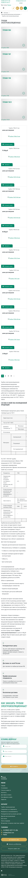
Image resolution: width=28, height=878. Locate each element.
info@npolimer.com (21, 0)
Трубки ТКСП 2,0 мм (14, 168)
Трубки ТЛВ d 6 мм (14, 229)
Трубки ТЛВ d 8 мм (14, 148)
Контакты (3, 792)
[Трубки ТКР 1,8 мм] (14, 339)
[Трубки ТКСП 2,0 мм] (14, 177)
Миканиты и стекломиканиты (9, 811)
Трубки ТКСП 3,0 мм (14, 290)
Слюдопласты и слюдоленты (9, 809)
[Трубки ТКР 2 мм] (14, 278)
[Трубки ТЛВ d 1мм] (14, 360)
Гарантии (3, 799)
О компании (4, 788)
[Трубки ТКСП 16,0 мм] (14, 197)
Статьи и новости (6, 790)
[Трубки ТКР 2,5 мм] (14, 258)
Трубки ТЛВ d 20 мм (14, 311)
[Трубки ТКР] (14, 62)
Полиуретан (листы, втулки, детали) (11, 814)
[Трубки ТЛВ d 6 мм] (14, 238)
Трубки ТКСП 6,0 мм (14, 209)
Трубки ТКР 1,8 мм (14, 331)
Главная (3, 785)
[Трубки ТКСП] (14, 110)
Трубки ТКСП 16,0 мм (14, 189)
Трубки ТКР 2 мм (14, 270)
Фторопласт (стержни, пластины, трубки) (12, 823)
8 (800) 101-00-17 (5, 2)
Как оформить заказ (6, 797)
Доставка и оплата (6, 794)
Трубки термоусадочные (8, 807)
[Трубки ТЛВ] (14, 86)
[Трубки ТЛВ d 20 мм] (14, 319)
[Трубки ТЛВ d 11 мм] (14, 136)
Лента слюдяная (5, 820)
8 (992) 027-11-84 (5, 0)
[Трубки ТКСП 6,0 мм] (14, 217)
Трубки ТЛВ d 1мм (14, 351)
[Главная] (1, 12)
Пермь (9, 5)
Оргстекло (4, 818)
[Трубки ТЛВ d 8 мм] (14, 157)
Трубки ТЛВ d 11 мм (14, 128)
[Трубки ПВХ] (14, 38)
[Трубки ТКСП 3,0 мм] (14, 299)
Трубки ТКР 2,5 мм (14, 250)
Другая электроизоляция (8, 816)
